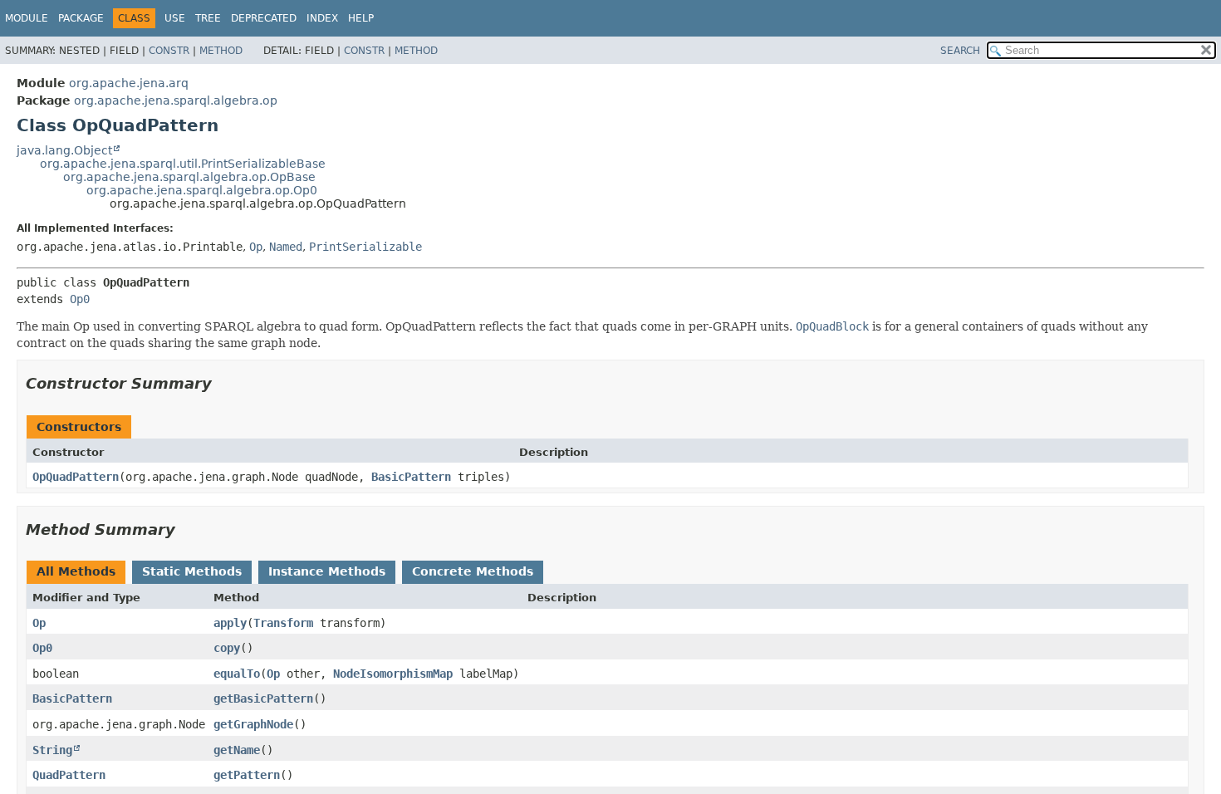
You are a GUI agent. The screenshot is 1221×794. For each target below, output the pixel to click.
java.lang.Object (64, 150)
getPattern (246, 775)
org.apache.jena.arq (129, 83)
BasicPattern (411, 476)
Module (26, 18)
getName (236, 750)
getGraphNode (253, 724)
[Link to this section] (223, 383)
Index (322, 18)
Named (285, 246)
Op (255, 246)
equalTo (236, 673)
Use (174, 18)
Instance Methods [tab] (326, 571)
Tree (208, 18)
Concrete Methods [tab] (472, 571)
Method (221, 50)
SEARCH (960, 50)
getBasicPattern (263, 698)
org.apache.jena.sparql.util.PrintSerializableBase (183, 163)
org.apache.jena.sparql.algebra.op (175, 100)
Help (361, 18)
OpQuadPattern (75, 476)
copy (226, 647)
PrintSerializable (365, 246)
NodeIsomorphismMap (393, 673)
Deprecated (264, 18)
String (52, 750)
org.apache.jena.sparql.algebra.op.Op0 (201, 190)
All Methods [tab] (76, 571)
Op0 (80, 299)
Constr (169, 50)
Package (81, 18)
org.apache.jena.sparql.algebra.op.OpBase (189, 177)
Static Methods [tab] (192, 571)
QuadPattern (68, 775)
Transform (283, 623)
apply (230, 623)
